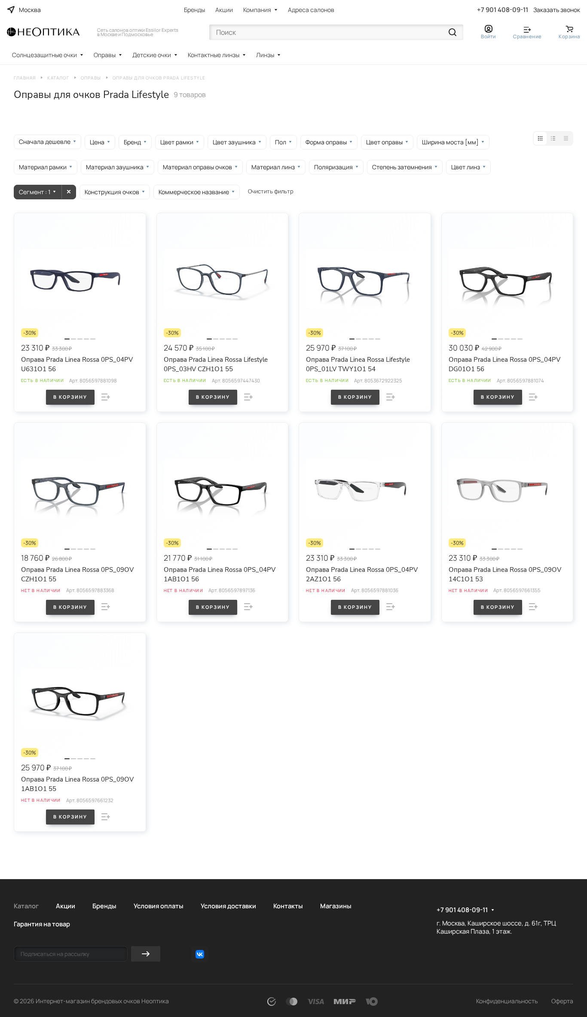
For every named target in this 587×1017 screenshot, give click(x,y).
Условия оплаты (158, 905)
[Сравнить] (105, 397)
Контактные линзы (213, 55)
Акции (224, 10)
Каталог (26, 905)
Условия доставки (228, 905)
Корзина (569, 36)
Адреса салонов (311, 10)
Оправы (105, 55)
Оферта (562, 1001)
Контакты (288, 905)
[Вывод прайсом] (565, 138)
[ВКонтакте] (199, 954)
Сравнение (527, 36)
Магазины (336, 905)
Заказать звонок (556, 10)
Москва (30, 10)
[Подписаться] (145, 954)
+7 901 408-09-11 (502, 10)
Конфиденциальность (507, 1001)
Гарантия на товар (42, 923)
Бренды (194, 10)
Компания (257, 10)
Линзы (265, 55)
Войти (488, 36)
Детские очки (151, 55)
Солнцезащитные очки (44, 55)
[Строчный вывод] (553, 138)
